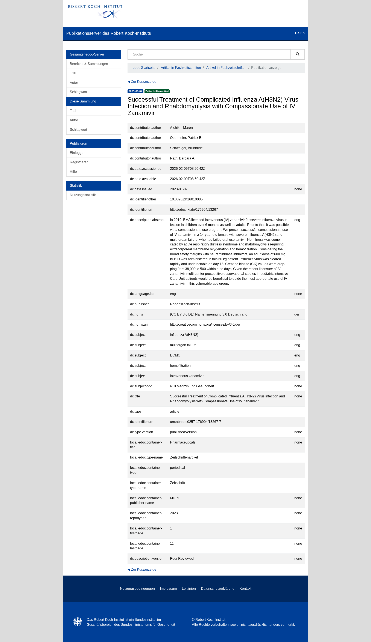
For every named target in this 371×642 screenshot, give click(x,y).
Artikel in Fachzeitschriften (181, 67)
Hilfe (73, 171)
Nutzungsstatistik (83, 195)
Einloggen (77, 153)
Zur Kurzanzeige (143, 81)
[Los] (297, 54)
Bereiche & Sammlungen (89, 64)
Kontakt (245, 588)
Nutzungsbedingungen (137, 588)
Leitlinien (189, 588)
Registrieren (79, 162)
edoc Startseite (144, 67)
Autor (74, 82)
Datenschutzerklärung (217, 588)
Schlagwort (78, 92)
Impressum (168, 588)
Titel (73, 73)
